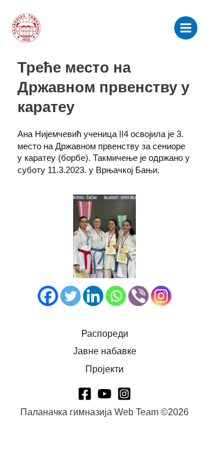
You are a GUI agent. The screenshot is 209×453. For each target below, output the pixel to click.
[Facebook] (48, 296)
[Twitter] (70, 296)
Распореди (104, 334)
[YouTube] (104, 394)
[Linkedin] (93, 296)
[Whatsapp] (116, 296)
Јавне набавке (104, 351)
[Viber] (138, 296)
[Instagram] (161, 296)
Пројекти (104, 369)
